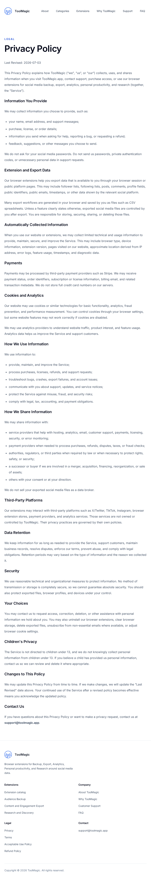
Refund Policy (12, 851)
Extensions (82, 11)
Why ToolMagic (106, 11)
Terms (8, 837)
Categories (62, 11)
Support (128, 11)
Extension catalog (15, 792)
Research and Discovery (19, 812)
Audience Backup (15, 799)
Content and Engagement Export (24, 805)
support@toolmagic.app (21, 723)
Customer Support (89, 805)
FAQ (142, 11)
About (45, 11)
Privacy (8, 830)
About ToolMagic (88, 792)
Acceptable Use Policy (18, 844)
